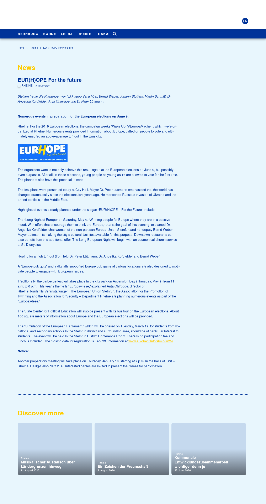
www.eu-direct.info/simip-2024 (150, 341)
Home (21, 47)
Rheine (84, 33)
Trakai (103, 33)
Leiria (67, 33)
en (245, 21)
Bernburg (28, 33)
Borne (49, 33)
